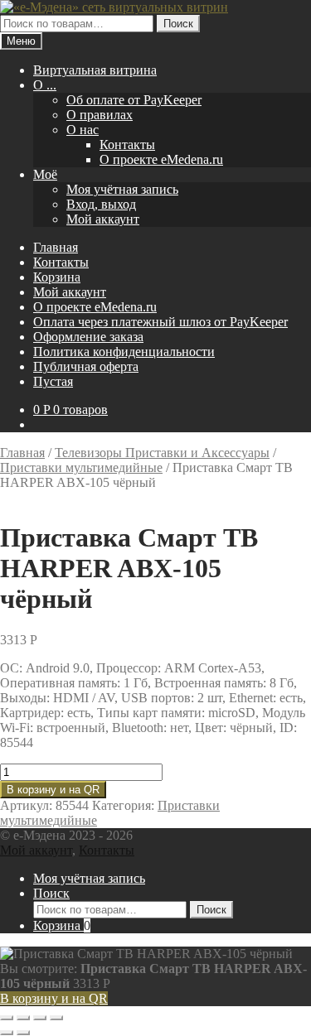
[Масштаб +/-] (6, 1017)
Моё (45, 174)
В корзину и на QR (53, 789)
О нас (82, 130)
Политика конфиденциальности (124, 352)
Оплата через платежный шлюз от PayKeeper (160, 322)
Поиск (178, 23)
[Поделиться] (39, 1017)
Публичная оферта (85, 366)
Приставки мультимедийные (81, 467)
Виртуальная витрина (95, 70)
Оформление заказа (88, 337)
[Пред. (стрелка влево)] (6, 1032)
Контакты (127, 144)
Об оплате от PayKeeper (134, 100)
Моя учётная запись (122, 189)
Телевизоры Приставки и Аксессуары (162, 453)
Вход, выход (101, 204)
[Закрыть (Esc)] (56, 1017)
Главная (55, 247)
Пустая (53, 381)
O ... (44, 85)
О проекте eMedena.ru (161, 159)
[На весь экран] (23, 1017)
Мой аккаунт (102, 219)
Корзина (56, 277)
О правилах (99, 115)
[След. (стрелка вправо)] (23, 1032)
